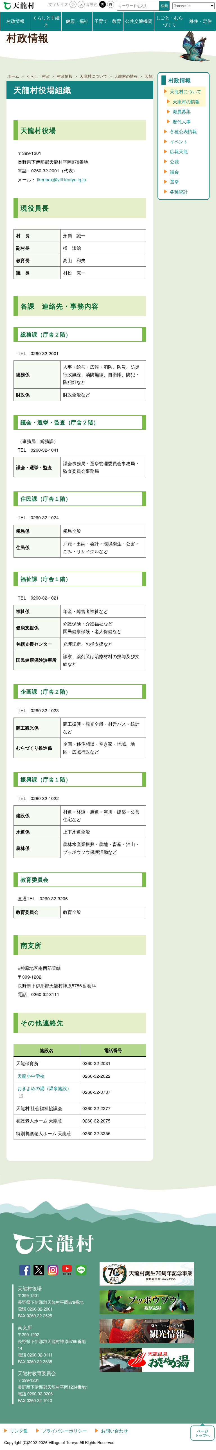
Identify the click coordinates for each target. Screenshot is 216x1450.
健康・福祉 (77, 21)
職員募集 (182, 111)
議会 (174, 171)
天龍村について (93, 76)
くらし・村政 (38, 76)
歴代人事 (182, 121)
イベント (179, 141)
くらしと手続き (46, 21)
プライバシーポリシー (64, 1430)
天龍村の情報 (126, 76)
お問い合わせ (114, 1430)
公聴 (174, 161)
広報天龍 (179, 151)
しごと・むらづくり (169, 21)
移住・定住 (200, 21)
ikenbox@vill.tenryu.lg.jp (61, 179)
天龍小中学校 (30, 1076)
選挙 (174, 181)
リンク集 (19, 1430)
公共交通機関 (138, 21)
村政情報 (15, 21)
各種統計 (179, 191)
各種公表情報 (183, 131)
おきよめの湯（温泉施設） (44, 1088)
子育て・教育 (107, 21)
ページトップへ (202, 1433)
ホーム (13, 76)
